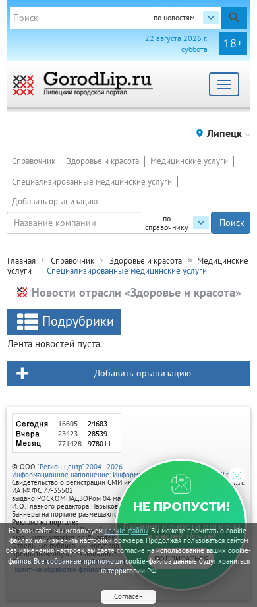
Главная (21, 260)
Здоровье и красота (103, 161)
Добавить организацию (55, 201)
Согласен (128, 596)
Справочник (33, 161)
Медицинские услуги (189, 161)
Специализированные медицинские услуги (92, 181)
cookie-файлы (126, 530)
